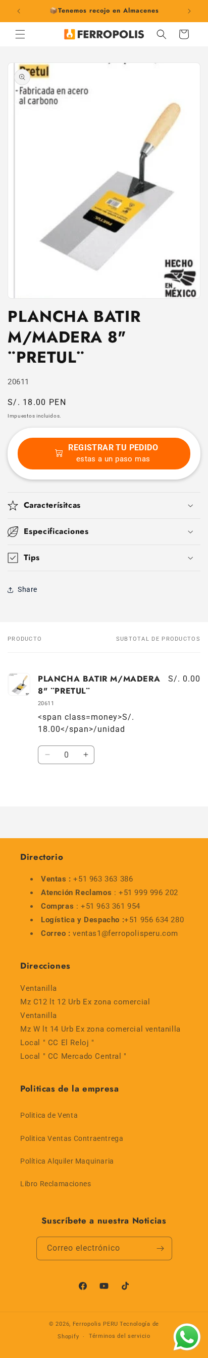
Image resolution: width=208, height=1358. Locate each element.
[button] (20, 34)
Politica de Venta (49, 1115)
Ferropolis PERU (96, 1324)
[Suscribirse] (160, 1248)
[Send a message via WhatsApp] (187, 1337)
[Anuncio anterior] (19, 11)
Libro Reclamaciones (55, 1184)
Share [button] (27, 589)
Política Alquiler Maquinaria (67, 1161)
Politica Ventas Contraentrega (71, 1138)
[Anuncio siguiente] (189, 11)
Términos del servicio (119, 1336)
